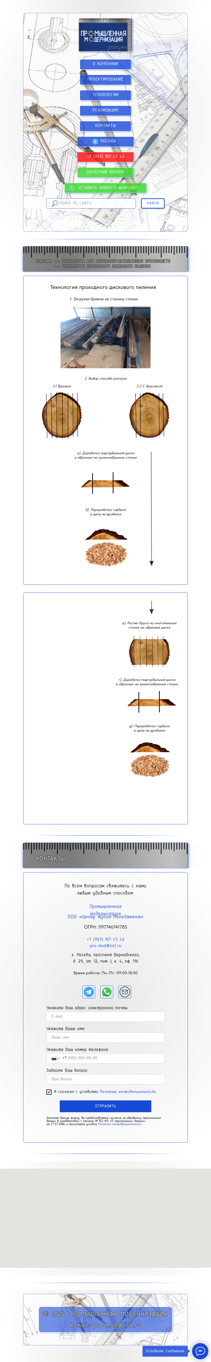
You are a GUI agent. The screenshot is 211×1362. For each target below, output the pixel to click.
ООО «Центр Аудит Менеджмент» (106, 917)
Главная (44, 261)
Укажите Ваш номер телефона (77, 1050)
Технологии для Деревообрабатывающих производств (116, 261)
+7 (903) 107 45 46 (106, 940)
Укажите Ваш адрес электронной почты (87, 1008)
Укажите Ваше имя (65, 1029)
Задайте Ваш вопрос (67, 1071)
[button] (105, 172)
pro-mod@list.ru (105, 946)
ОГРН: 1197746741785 (105, 927)
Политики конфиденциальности (128, 1092)
